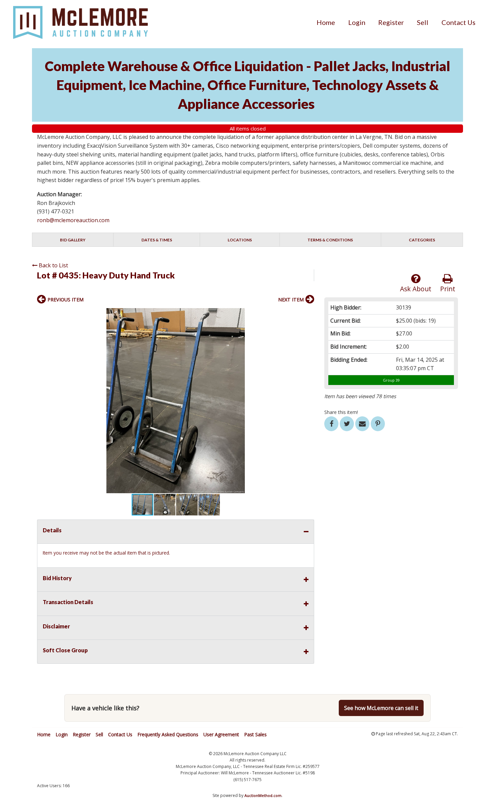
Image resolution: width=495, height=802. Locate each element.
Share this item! (341, 412)
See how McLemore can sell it (381, 708)
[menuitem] (325, 22)
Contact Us (458, 22)
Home (326, 22)
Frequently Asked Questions (167, 734)
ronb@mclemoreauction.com (73, 220)
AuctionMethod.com (263, 795)
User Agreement (221, 734)
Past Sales (255, 734)
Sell (422, 22)
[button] (308, 314)
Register (391, 22)
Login (356, 22)
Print (447, 288)
